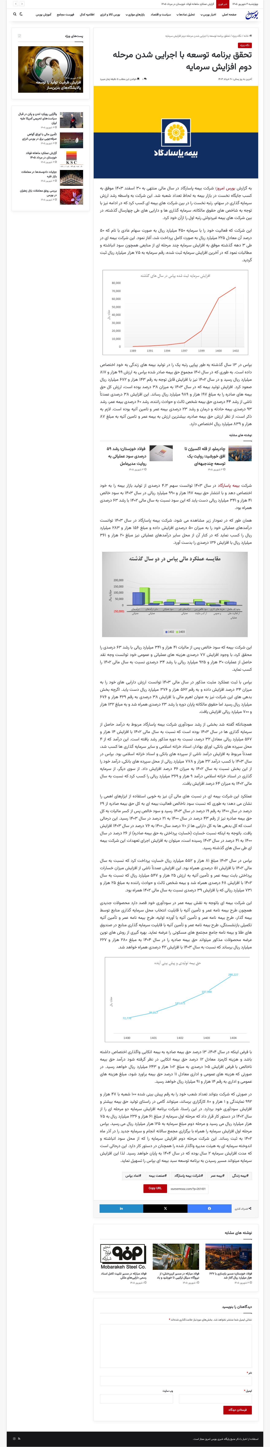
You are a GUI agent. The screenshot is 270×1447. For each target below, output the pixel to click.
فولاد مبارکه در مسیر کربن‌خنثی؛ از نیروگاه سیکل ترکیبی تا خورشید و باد (178, 1276)
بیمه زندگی (239, 1176)
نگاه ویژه (237, 36)
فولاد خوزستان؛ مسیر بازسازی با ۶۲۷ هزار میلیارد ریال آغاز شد (230, 1276)
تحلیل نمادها (187, 14)
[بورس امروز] (251, 15)
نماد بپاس (132, 1176)
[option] (50, 69)
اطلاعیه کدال (87, 14)
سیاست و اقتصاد (161, 14)
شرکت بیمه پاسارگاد (187, 1176)
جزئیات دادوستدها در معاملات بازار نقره (193, 4)
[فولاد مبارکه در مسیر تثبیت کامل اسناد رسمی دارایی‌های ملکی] (123, 1257)
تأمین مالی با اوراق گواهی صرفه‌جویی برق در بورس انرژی (39, 136)
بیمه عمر (216, 1176)
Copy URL (155, 1188)
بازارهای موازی (136, 14)
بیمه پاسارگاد (229, 485)
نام (249, 1373)
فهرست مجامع (65, 14)
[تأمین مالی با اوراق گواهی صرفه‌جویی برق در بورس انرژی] (71, 140)
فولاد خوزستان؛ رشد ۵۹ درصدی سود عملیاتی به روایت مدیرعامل (126, 456)
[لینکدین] (121, 1208)
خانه (246, 36)
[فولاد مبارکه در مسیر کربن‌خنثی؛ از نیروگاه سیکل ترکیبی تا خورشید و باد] (176, 1257)
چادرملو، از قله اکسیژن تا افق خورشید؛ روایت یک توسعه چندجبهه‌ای (205, 456)
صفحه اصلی (229, 14)
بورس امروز (225, 188)
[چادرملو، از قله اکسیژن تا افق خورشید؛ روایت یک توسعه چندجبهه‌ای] (240, 453)
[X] (165, 1208)
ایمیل (248, 1391)
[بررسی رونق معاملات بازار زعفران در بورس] (71, 197)
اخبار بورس (209, 14)
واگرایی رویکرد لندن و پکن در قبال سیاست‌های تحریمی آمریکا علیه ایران (37, 118)
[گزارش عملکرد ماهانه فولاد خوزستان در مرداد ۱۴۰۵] (71, 159)
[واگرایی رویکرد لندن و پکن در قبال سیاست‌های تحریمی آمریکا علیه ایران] (71, 120)
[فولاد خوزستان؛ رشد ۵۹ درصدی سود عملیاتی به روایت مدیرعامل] (161, 453)
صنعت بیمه (157, 1176)
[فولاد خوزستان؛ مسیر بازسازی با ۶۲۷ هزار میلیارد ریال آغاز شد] (228, 1257)
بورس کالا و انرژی (110, 14)
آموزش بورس (43, 14)
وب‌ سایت (168, 1391)
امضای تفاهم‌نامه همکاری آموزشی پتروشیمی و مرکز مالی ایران (54, 85)
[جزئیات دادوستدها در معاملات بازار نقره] (71, 178)
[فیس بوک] (210, 1208)
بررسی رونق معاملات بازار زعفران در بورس (38, 193)
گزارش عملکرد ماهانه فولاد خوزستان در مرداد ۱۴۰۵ (41, 155)
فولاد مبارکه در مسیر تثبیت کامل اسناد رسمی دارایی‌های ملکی (123, 1276)
